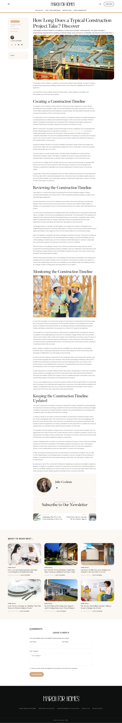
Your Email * (65, 642)
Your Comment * (34, 651)
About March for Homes (27, 708)
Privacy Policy (97, 708)
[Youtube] (18, 44)
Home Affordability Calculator (68, 708)
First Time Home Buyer (52, 10)
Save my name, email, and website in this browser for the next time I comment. (54, 668)
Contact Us (86, 708)
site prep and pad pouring (75, 131)
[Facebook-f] (11, 44)
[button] (109, 4)
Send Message (37, 674)
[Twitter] (21, 44)
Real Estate (39, 10)
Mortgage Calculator (47, 708)
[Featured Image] (24, 554)
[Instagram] (15, 44)
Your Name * (33, 642)
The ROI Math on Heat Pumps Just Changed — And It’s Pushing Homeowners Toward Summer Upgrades (59, 608)
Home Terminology (80, 10)
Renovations (67, 10)
